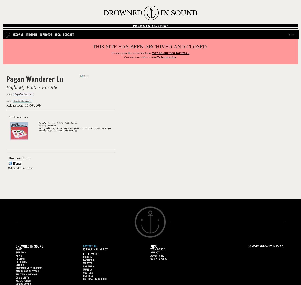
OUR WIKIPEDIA (158, 259)
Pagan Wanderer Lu (34, 79)
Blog (58, 34)
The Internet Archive (166, 57)
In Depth (31, 34)
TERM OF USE (157, 249)
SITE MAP (21, 252)
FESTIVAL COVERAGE (26, 274)
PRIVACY (155, 252)
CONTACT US (89, 246)
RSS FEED (88, 276)
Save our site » (150, 25)
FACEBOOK (88, 260)
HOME (19, 249)
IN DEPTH (20, 259)
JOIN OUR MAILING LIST (95, 249)
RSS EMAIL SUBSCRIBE (95, 279)
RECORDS (20, 265)
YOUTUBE (88, 273)
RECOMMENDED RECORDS (29, 268)
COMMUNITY (22, 277)
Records (18, 34)
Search (292, 34)
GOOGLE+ (87, 257)
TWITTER (87, 263)
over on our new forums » (170, 52)
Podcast (68, 34)
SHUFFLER (88, 266)
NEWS (19, 255)
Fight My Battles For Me (31, 87)
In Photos (45, 34)
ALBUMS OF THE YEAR (27, 271)
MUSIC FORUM (23, 281)
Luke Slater (51, 125)
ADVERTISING (157, 255)
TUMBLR (87, 269)
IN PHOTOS (21, 262)
